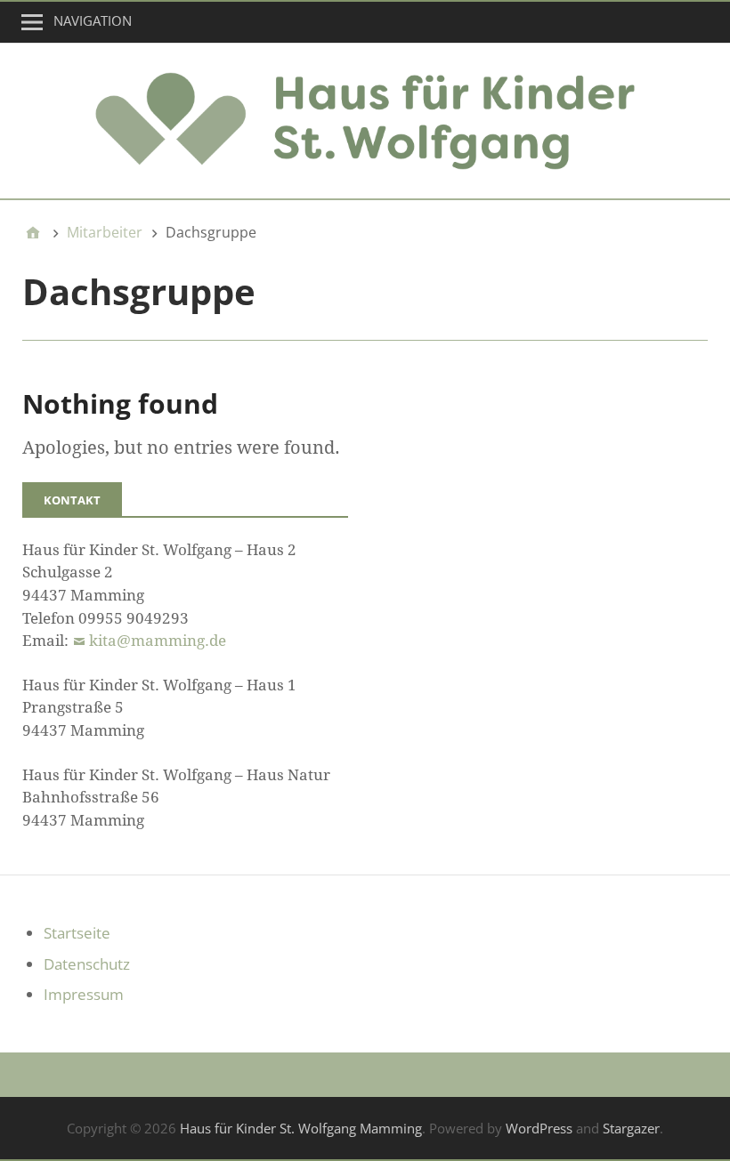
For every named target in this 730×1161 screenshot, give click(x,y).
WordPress (539, 1128)
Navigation (92, 20)
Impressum (84, 994)
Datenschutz (87, 964)
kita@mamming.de (157, 640)
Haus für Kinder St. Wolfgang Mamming (301, 1128)
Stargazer (631, 1128)
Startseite (77, 933)
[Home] (33, 232)
